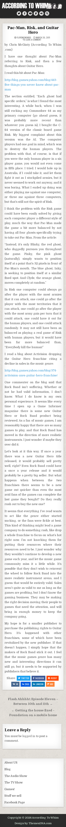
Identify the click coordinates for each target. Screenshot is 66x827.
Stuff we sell (12, 795)
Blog (7, 769)
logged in (28, 736)
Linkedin (39, 684)
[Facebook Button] (24, 13)
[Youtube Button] (30, 13)
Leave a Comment (33, 40)
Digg (27, 684)
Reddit (54, 678)
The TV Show (13, 782)
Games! (9, 789)
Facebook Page (14, 802)
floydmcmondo (24, 37)
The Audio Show (15, 776)
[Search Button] (47, 13)
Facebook (39, 678)
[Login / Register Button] (41, 13)
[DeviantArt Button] (36, 13)
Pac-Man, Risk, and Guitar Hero (33, 30)
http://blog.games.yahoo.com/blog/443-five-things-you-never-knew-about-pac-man (32, 84)
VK (17, 684)
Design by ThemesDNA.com (33, 823)
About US (10, 762)
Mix (51, 684)
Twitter (25, 678)
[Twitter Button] (19, 13)
